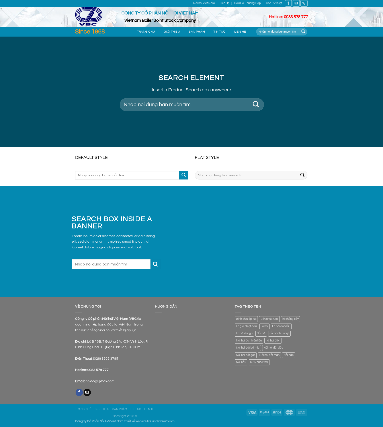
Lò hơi (264, 326)
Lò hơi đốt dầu (281, 326)
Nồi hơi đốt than (269, 355)
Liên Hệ (224, 3)
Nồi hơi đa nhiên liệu (249, 340)
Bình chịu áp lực (246, 319)
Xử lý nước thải (259, 362)
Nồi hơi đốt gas (245, 355)
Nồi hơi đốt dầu (273, 347)
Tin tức (219, 31)
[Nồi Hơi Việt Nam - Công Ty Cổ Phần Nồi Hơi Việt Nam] (95, 17)
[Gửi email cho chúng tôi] (296, 3)
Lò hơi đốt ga (244, 333)
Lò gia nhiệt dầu (246, 326)
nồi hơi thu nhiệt (279, 333)
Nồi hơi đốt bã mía (248, 347)
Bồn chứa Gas (269, 319)
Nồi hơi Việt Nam (204, 3)
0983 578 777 (98, 370)
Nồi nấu (241, 362)
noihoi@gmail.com (99, 381)
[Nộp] (303, 32)
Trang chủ (146, 31)
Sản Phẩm (197, 31)
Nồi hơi (261, 333)
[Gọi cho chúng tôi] (303, 3)
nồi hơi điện (273, 340)
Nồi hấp (288, 355)
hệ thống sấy (290, 319)
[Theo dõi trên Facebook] (288, 3)
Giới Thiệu (172, 31)
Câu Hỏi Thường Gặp (247, 3)
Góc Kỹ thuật (274, 3)
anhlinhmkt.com (163, 421)
